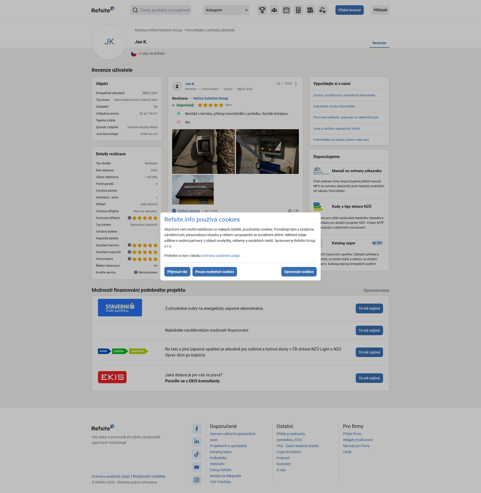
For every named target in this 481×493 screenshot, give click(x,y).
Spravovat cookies (299, 272)
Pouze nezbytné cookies (214, 272)
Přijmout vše (177, 272)
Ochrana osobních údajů (221, 256)
